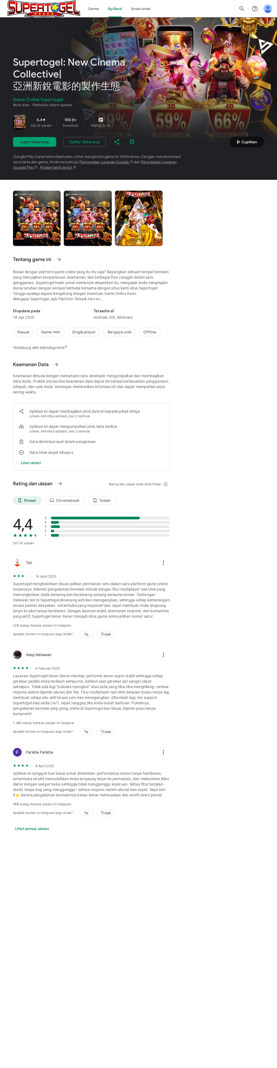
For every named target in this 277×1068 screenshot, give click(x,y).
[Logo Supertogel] (44, 8)
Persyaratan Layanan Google (105, 161)
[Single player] (84, 332)
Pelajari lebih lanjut (56, 167)
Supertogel (45, 283)
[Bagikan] (116, 141)
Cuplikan (246, 142)
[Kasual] (23, 332)
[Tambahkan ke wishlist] (132, 141)
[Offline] (150, 332)
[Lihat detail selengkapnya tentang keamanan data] (31, 462)
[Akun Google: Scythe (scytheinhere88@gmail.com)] (267, 8)
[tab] (93, 8)
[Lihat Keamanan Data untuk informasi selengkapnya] (56, 364)
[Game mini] (51, 332)
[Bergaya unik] (119, 332)
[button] (108, 126)
